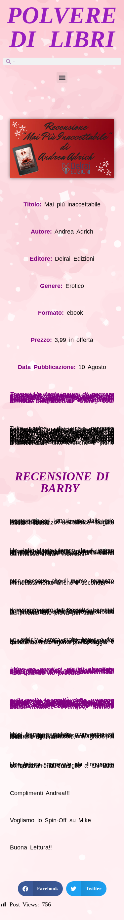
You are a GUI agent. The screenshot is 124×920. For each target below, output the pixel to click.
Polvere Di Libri (62, 27)
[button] (62, 77)
